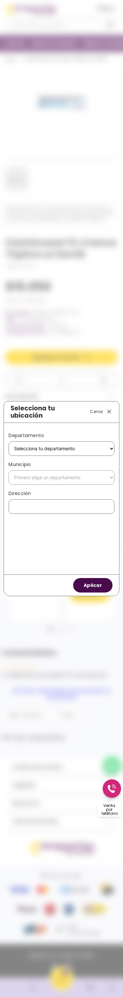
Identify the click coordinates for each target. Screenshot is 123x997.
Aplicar (93, 585)
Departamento (26, 435)
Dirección (20, 493)
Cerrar (96, 411)
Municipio (20, 464)
